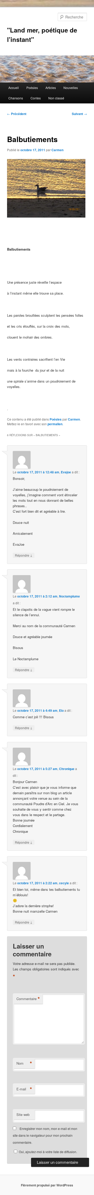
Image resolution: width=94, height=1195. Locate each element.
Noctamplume (69, 596)
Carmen (57, 150)
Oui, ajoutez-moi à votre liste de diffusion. (47, 1151)
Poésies (32, 87)
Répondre (23, 555)
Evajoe (66, 472)
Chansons (15, 98)
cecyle (64, 883)
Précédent (16, 113)
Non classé (56, 98)
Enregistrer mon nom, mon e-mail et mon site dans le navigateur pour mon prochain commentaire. (45, 1135)
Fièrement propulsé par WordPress (47, 1185)
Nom (24, 1063)
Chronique (66, 768)
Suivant (79, 113)
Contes (36, 98)
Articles (50, 87)
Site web (23, 1114)
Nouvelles (70, 87)
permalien (55, 424)
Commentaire (28, 999)
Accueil (13, 87)
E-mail (24, 1089)
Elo (61, 710)
